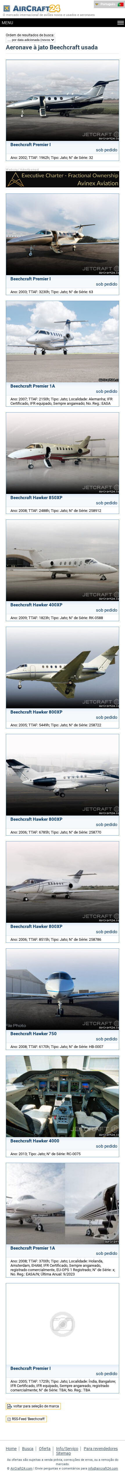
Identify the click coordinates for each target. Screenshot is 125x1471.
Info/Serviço (67, 1448)
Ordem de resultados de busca (29, 35)
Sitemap (63, 1453)
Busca (27, 1448)
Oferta (45, 1448)
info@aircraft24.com (103, 1468)
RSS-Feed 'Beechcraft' (28, 1419)
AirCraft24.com (21, 1468)
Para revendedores (101, 1448)
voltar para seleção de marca (36, 1406)
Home (11, 1448)
